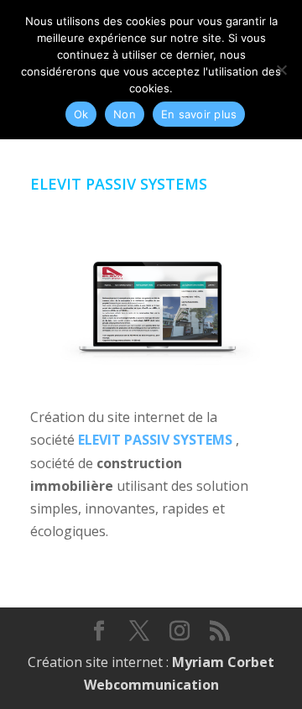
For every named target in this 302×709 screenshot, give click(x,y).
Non (124, 114)
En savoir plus (199, 114)
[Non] (281, 69)
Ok (81, 114)
